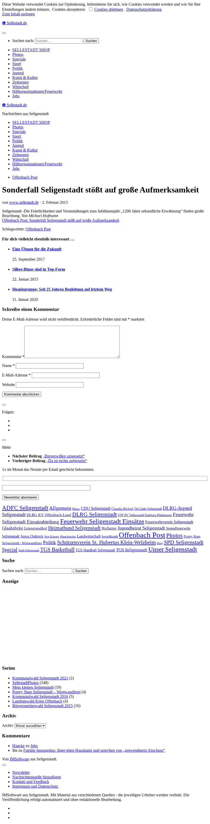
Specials (19, 59)
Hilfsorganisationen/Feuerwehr (37, 91)
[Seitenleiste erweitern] (4, 404)
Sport (16, 64)
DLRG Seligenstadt (94, 514)
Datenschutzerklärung (144, 9)
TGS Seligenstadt (131, 549)
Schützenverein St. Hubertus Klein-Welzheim (106, 542)
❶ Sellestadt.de (14, 23)
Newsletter (21, 772)
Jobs (15, 96)
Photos (17, 54)
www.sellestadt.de (24, 202)
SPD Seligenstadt (183, 542)
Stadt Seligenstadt (28, 550)
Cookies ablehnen (108, 9)
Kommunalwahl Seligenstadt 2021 (40, 678)
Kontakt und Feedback (30, 781)
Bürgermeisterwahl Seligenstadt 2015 (42, 706)
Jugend (18, 73)
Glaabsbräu (12, 528)
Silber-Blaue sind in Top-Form (38, 269)
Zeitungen (20, 82)
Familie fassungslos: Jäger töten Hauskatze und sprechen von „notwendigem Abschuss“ (94, 750)
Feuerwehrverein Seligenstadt (169, 522)
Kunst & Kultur (25, 77)
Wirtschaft (20, 87)
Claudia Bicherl (122, 509)
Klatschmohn (68, 536)
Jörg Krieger (51, 536)
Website (8, 384)
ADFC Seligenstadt (25, 508)
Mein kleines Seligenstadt (33, 687)
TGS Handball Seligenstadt (95, 550)
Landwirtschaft (89, 536)
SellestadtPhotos (25, 682)
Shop (160, 543)
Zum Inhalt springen (18, 14)
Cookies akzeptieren (68, 9)
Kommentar (13, 356)
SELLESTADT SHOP (31, 50)
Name (8, 365)
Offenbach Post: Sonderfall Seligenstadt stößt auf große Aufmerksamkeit (60, 220)
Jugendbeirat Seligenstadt (141, 528)
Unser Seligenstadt (172, 549)
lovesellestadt (110, 536)
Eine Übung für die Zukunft (36, 249)
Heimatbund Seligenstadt (74, 528)
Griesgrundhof (35, 528)
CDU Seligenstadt (95, 508)
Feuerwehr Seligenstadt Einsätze (102, 521)
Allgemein (60, 508)
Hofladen (109, 528)
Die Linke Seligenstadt (148, 509)
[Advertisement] (105, 624)
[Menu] (4, 33)
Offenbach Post (24, 177)
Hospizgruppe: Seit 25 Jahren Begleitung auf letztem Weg (62, 289)
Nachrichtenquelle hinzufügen (36, 777)
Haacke (18, 746)
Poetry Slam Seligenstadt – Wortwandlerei (46, 692)
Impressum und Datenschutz (35, 786)
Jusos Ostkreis (31, 536)
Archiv (7, 725)
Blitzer (76, 508)
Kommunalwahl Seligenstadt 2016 (40, 696)
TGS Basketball (57, 549)
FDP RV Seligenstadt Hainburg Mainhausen (145, 515)
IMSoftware (19, 759)
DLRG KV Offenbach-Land (49, 515)
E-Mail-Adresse (16, 375)
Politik (17, 68)
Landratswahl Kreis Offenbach (37, 701)
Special (9, 549)
